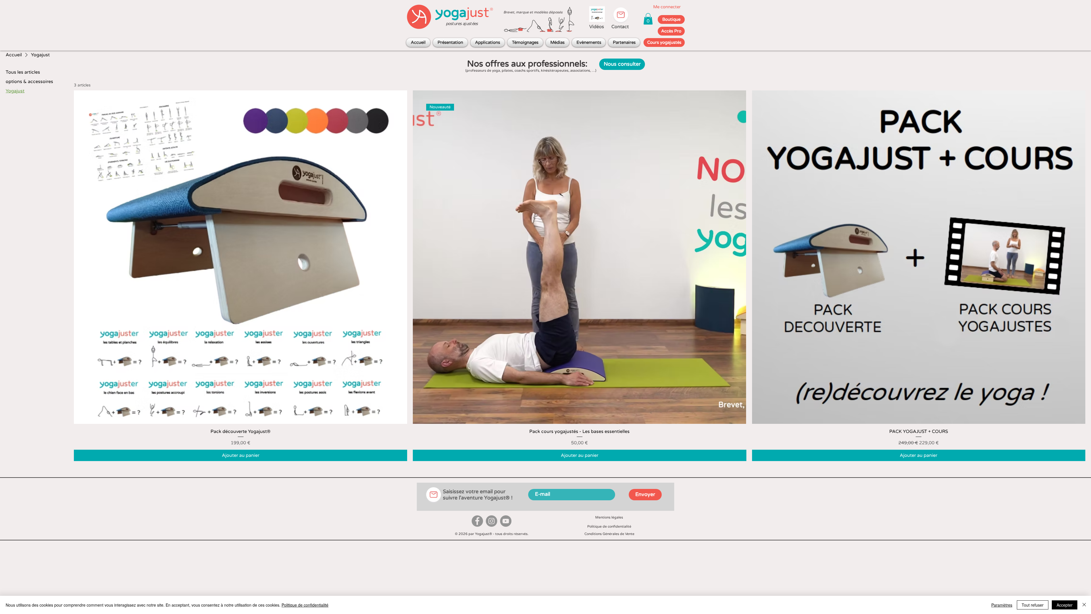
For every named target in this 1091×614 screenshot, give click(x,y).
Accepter (1065, 605)
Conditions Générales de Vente (609, 534)
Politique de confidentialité (609, 526)
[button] (648, 19)
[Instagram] (491, 521)
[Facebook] (477, 521)
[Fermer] (1084, 604)
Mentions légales (609, 517)
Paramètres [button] (1001, 605)
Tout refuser (1033, 605)
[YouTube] (505, 521)
